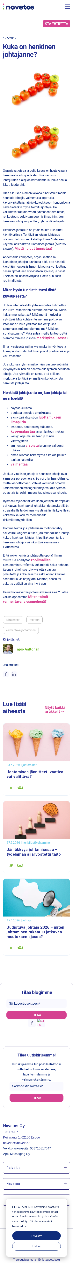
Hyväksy (37, 1235)
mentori (35, 620)
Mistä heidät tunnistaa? (34, 248)
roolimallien (41, 560)
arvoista (32, 445)
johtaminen (13, 620)
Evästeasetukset (49, 1259)
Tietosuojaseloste (25, 1259)
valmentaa (19, 464)
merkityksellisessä (51, 338)
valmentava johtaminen (21, 630)
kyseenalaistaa (23, 431)
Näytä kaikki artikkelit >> (55, 710)
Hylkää (36, 1246)
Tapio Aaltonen (27, 649)
